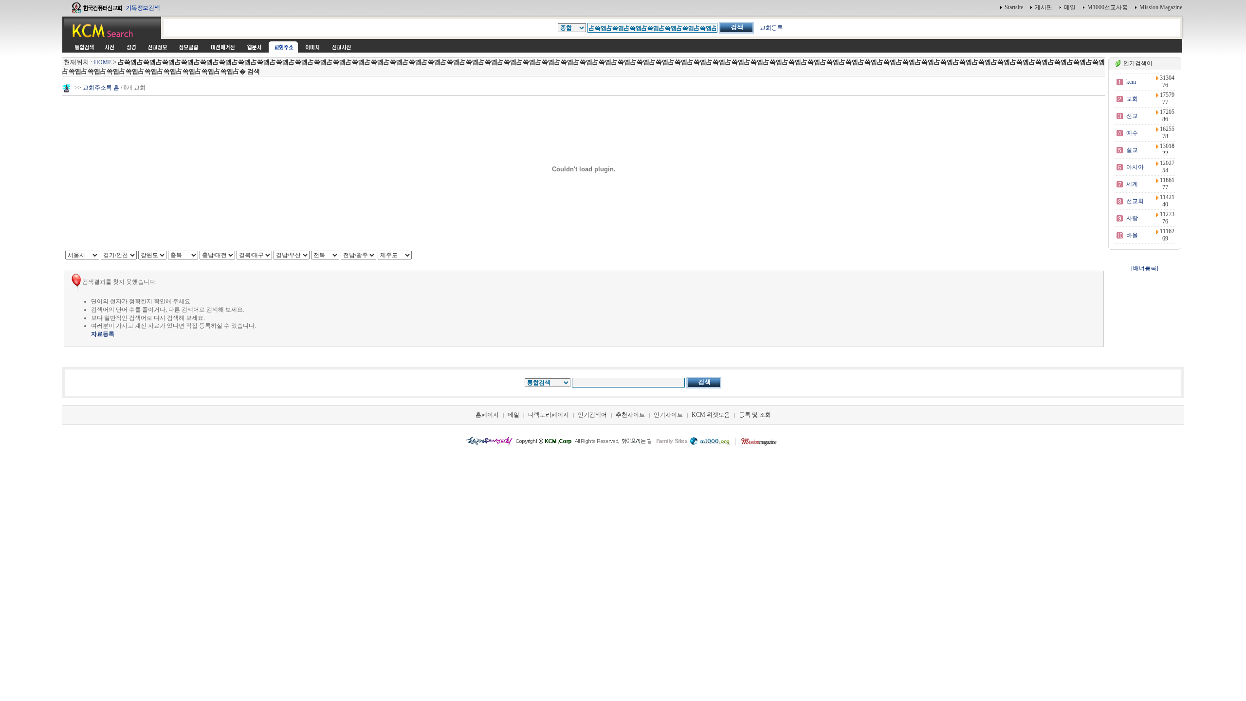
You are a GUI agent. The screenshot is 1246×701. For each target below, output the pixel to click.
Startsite (1014, 7)
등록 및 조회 (755, 414)
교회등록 (771, 27)
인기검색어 (592, 414)
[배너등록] (1144, 268)
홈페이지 (487, 414)
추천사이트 (630, 414)
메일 (1070, 7)
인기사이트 (668, 414)
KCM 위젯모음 (711, 414)
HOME (102, 62)
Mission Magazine (1160, 7)
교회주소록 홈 (101, 87)
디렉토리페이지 (548, 414)
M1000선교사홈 (1107, 7)
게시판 (1043, 7)
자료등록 (102, 334)
